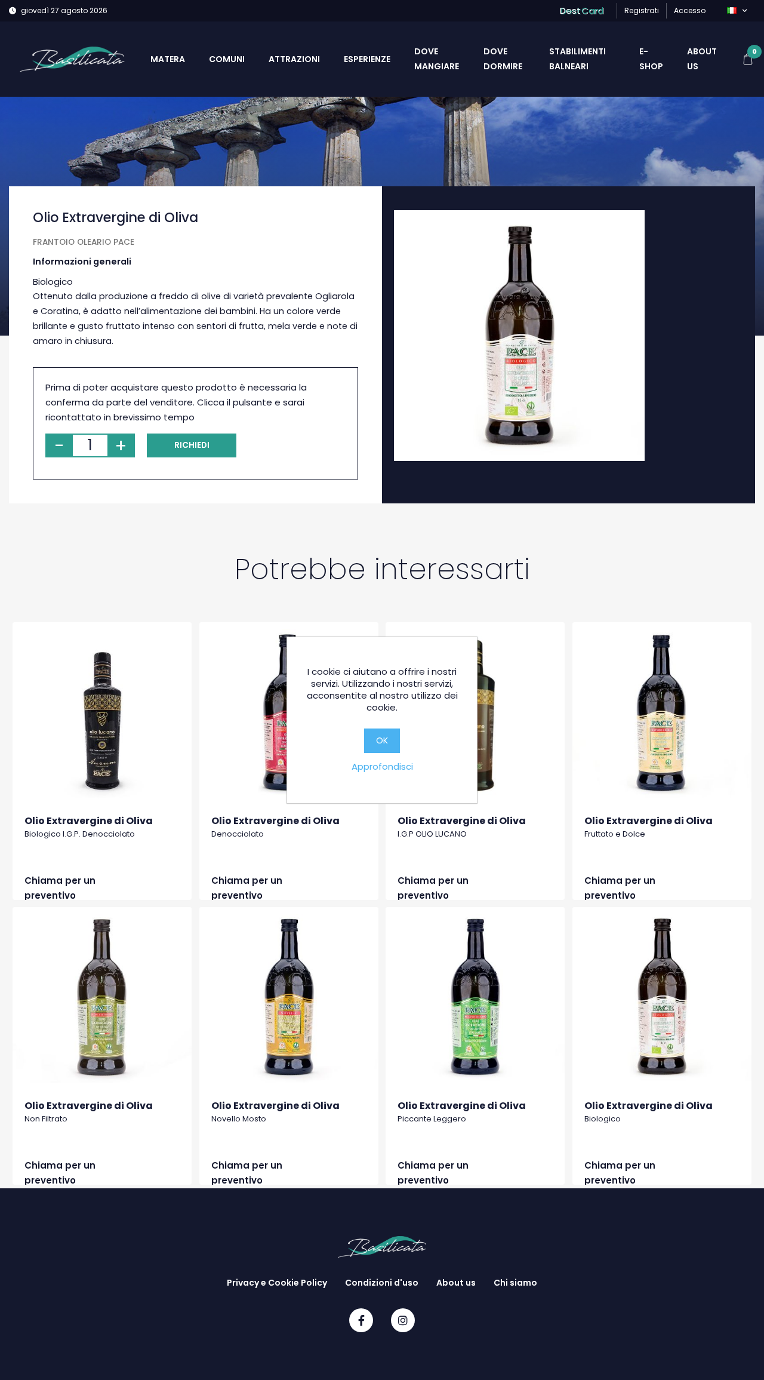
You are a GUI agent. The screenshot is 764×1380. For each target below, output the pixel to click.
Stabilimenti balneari (577, 58)
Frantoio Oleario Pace (83, 242)
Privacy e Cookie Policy (277, 1283)
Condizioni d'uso (381, 1283)
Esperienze (367, 59)
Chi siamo (515, 1283)
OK (382, 740)
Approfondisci (382, 766)
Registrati (641, 10)
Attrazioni (294, 59)
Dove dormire (502, 58)
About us (702, 58)
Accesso (690, 10)
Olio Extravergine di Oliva (88, 821)
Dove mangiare (436, 58)
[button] (736, 11)
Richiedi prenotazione (192, 448)
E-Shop (651, 58)
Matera (167, 59)
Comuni (227, 59)
